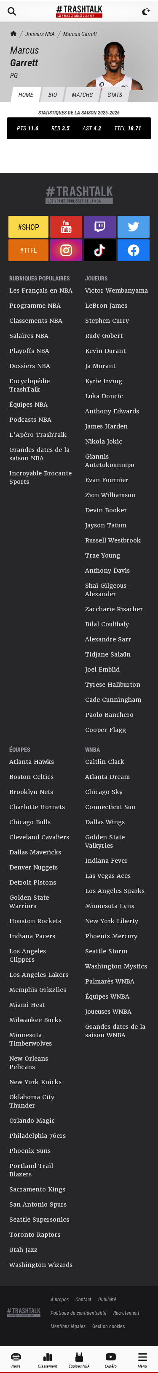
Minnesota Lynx (109, 906)
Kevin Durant (105, 351)
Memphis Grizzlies (37, 990)
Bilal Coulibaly (107, 624)
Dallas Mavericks (35, 852)
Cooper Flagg (105, 730)
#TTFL (28, 250)
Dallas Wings (105, 822)
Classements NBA (35, 320)
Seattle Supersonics (39, 1219)
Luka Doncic (104, 396)
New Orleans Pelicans (28, 1063)
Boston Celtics (31, 777)
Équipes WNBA (107, 996)
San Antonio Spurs (38, 1204)
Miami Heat (27, 1005)
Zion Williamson (110, 495)
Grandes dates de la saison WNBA (115, 1031)
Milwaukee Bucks (35, 1020)
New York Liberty (111, 921)
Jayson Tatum (105, 525)
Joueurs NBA (40, 34)
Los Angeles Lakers (38, 974)
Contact (83, 1299)
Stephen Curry (107, 320)
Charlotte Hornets (37, 807)
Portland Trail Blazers (31, 1170)
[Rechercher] (12, 11)
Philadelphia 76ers (37, 1135)
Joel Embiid (102, 669)
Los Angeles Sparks (115, 891)
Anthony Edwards (112, 411)
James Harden (106, 426)
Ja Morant (100, 366)
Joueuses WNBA (108, 1011)
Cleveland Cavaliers (39, 837)
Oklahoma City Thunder (31, 1101)
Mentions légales (68, 1326)
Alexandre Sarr (108, 639)
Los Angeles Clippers (27, 955)
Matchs (82, 95)
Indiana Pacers (32, 936)
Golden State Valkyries (105, 841)
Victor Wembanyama (116, 290)
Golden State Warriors (29, 902)
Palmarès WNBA (109, 981)
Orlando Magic (32, 1120)
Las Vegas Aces (108, 876)
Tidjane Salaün (108, 654)
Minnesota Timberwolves (30, 1039)
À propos (60, 1299)
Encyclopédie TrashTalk (29, 385)
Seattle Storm (106, 951)
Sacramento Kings (37, 1189)
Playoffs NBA (29, 351)
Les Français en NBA (40, 290)
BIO (52, 95)
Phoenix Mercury (111, 936)
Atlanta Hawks (31, 762)
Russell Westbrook (113, 540)
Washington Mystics (116, 966)
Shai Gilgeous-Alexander (108, 590)
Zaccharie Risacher (114, 609)
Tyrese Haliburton (112, 684)
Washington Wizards (40, 1265)
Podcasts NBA (30, 419)
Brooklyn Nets (31, 792)
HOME (26, 95)
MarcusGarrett (80, 34)
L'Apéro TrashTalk (38, 435)
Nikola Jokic (103, 441)
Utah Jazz (23, 1250)
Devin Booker (106, 510)
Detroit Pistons (32, 882)
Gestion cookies (108, 1326)
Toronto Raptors (34, 1234)
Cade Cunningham (113, 699)
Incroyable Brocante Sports (40, 477)
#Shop (28, 227)
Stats (115, 95)
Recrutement (126, 1312)
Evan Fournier (107, 480)
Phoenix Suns (30, 1151)
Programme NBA (35, 305)
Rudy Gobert (104, 336)
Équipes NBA (28, 404)
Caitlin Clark (104, 762)
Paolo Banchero (109, 715)
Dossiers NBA (29, 366)
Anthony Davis (107, 570)
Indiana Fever (106, 860)
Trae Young (102, 555)
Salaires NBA (28, 336)
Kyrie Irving (103, 381)
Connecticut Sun (110, 807)
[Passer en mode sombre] (146, 11)
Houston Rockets (35, 921)
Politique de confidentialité (79, 1312)
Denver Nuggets (33, 867)
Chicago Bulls (30, 822)
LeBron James (106, 305)
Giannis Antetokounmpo (109, 461)
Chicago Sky (104, 792)
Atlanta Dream (107, 777)
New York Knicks (35, 1082)
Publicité (107, 1299)
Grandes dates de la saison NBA (39, 454)
